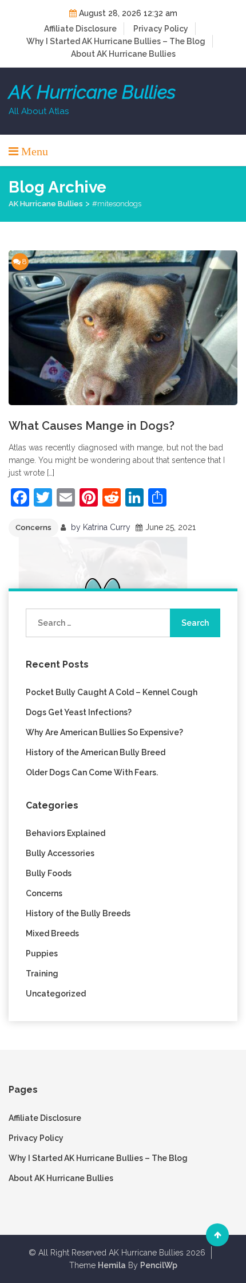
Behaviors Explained (65, 833)
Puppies (42, 953)
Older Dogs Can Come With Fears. (92, 772)
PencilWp (158, 1265)
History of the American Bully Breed (95, 752)
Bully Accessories (60, 853)
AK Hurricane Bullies (92, 92)
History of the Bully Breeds (78, 913)
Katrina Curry (106, 527)
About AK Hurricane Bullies (123, 53)
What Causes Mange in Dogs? (91, 426)
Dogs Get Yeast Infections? (79, 712)
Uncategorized (56, 993)
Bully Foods (49, 873)
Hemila (112, 1265)
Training (42, 973)
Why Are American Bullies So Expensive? (104, 732)
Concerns (33, 527)
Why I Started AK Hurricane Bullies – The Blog (115, 41)
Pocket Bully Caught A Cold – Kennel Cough (111, 692)
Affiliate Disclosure (80, 28)
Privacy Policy (160, 28)
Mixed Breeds (52, 933)
